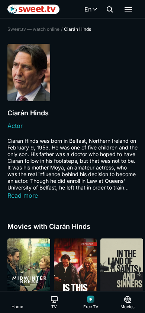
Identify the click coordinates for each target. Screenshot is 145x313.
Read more (22, 195)
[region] (72, 270)
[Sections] (128, 9)
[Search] (109, 9)
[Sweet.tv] (33, 9)
